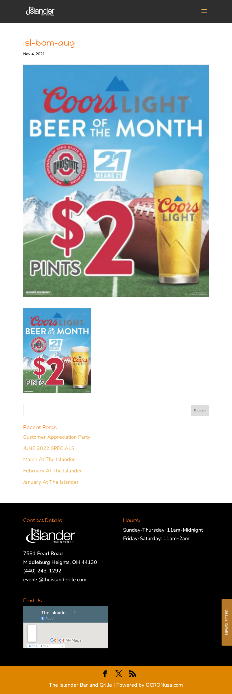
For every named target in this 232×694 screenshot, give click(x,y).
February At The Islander (52, 470)
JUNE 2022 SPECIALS (48, 448)
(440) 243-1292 (42, 570)
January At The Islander (51, 482)
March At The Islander (49, 459)
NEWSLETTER (226, 622)
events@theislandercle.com (55, 579)
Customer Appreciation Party (56, 437)
